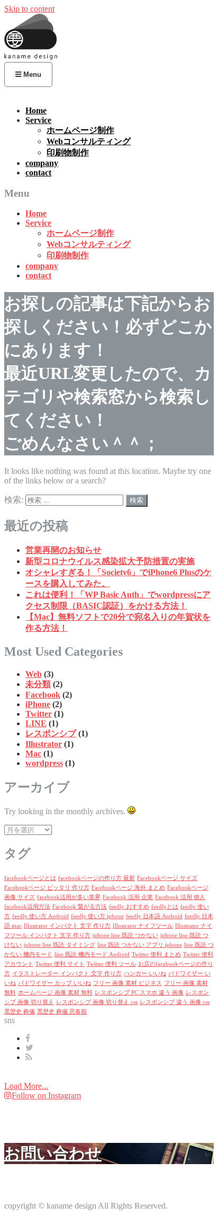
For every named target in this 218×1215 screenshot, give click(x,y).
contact (38, 172)
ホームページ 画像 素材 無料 (55, 993)
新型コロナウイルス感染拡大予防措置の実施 (110, 561)
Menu (31, 74)
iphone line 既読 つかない (125, 935)
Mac (33, 753)
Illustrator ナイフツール (143, 926)
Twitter (38, 713)
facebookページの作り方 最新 (96, 878)
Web (33, 674)
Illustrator (43, 744)
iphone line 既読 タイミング (59, 945)
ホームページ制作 (80, 130)
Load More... (26, 1085)
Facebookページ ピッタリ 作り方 (46, 888)
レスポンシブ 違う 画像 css (175, 1002)
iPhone (37, 704)
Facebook (42, 694)
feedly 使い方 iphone (97, 916)
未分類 (38, 684)
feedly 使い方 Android (40, 916)
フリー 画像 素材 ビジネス (127, 983)
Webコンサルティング (89, 141)
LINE (36, 723)
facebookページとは (30, 878)
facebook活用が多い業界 (69, 897)
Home (36, 110)
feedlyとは (164, 907)
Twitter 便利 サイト (60, 964)
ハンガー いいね (145, 973)
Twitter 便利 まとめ (156, 954)
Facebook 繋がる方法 (79, 907)
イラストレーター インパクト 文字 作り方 (67, 973)
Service (38, 120)
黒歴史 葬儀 (19, 1012)
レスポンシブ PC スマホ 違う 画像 (139, 993)
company (41, 163)
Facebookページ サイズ (167, 878)
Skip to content (29, 8)
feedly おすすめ (129, 907)
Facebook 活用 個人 (180, 897)
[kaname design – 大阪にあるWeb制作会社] (30, 56)
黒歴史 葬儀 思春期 (62, 1012)
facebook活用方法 (27, 907)
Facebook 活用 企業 (128, 897)
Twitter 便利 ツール (111, 964)
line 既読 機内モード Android (92, 954)
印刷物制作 (68, 152)
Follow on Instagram (46, 1095)
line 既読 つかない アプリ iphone (139, 945)
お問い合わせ (53, 1153)
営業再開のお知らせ (63, 549)
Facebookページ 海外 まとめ (128, 888)
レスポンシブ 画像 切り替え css (97, 1002)
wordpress (44, 763)
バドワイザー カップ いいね (54, 983)
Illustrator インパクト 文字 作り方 (67, 926)
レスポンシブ (50, 733)
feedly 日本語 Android (154, 916)
